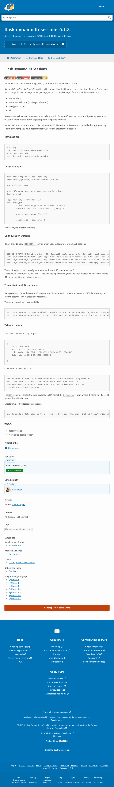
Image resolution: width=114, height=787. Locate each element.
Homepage (13, 448)
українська (64, 765)
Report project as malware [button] (57, 607)
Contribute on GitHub (93, 650)
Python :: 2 (14, 579)
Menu (101, 6)
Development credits (93, 661)
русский (46, 768)
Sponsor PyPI (94, 658)
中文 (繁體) (104, 765)
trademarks (80, 725)
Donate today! (57, 720)
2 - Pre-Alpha (15, 545)
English (12, 571)
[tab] (13, 58)
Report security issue (57, 682)
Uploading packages (18, 650)
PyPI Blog (55, 646)
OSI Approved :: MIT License (22, 562)
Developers (14, 554)
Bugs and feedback (94, 646)
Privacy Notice (56, 689)
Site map (57, 736)
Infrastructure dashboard (55, 650)
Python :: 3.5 (15, 592)
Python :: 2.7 (15, 582)
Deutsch (84, 765)
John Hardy (17, 504)
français (30, 765)
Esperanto (63, 768)
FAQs (20, 661)
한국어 (72, 768)
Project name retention (19, 658)
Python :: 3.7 (15, 598)
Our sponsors (57, 661)
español (22, 765)
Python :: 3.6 (15, 595)
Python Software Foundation (59, 733)
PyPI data (10, 461)
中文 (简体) (93, 765)
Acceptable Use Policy (55, 693)
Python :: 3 (14, 586)
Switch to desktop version (57, 750)
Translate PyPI (93, 654)
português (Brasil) (50, 765)
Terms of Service (56, 678)
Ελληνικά (74, 765)
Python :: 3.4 (15, 589)
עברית (55, 768)
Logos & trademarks (57, 658)
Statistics (57, 654)
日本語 (38, 765)
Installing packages (19, 646)
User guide (19, 654)
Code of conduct (55, 686)
